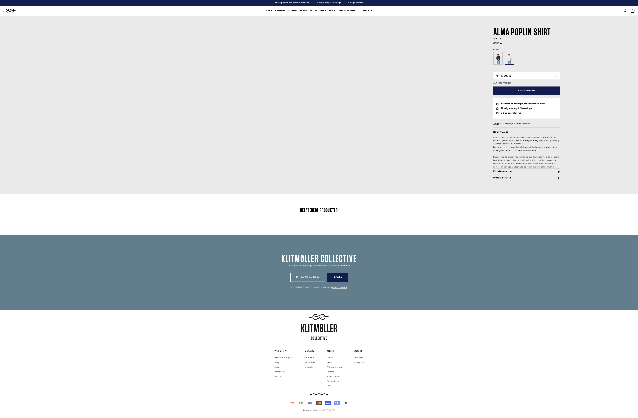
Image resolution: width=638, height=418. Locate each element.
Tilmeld (337, 277)
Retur (277, 367)
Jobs (329, 386)
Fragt (277, 363)
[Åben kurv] (633, 10)
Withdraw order (334, 367)
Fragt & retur (502, 177)
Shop (496, 124)
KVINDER (280, 10)
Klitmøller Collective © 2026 (317, 410)
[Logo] (10, 11)
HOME (303, 10)
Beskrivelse (501, 132)
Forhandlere (333, 381)
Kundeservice (502, 171)
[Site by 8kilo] (333, 410)
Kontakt (278, 376)
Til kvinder (310, 363)
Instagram (359, 363)
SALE (269, 10)
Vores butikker (333, 376)
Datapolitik (279, 372)
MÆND (292, 10)
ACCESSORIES (318, 10)
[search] (626, 10)
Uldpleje (366, 10)
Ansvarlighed (347, 10)
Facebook (358, 358)
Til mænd (309, 358)
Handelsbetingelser (283, 358)
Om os (330, 358)
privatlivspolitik (339, 287)
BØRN (332, 10)
